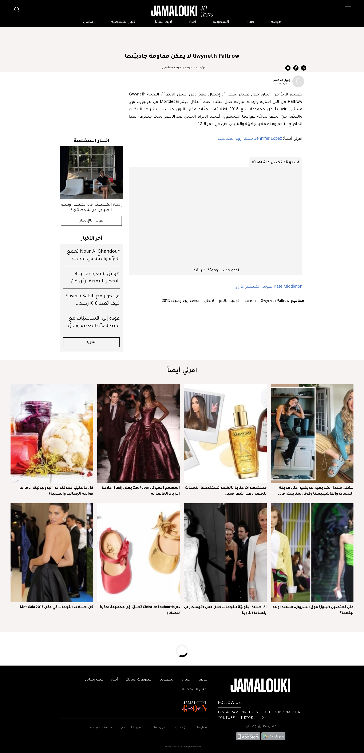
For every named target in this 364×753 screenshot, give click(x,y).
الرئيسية (201, 68)
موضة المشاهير (172, 68)
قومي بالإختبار (91, 221)
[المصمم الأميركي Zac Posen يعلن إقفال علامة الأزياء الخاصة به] (138, 433)
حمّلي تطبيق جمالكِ (261, 726)
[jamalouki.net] (182, 11)
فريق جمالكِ (158, 727)
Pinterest (250, 713)
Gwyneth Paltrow (274, 300)
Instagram (228, 713)
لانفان (208, 300)
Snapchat (292, 713)
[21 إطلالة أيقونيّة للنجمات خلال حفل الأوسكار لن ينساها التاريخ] (225, 552)
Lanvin (250, 300)
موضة (276, 22)
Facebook (271, 713)
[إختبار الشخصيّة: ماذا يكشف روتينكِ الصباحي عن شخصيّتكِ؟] (91, 172)
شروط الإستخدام (131, 727)
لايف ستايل (163, 22)
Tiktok (247, 718)
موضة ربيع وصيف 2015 (180, 300)
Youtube (226, 718)
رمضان (88, 22)
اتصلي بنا (202, 727)
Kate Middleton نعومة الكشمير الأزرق (268, 286)
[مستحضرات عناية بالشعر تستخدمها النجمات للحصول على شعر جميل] (225, 433)
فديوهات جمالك (138, 680)
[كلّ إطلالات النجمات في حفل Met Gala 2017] (52, 552)
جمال (250, 22)
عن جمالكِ (181, 727)
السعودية (221, 22)
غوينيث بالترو (229, 300)
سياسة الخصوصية (101, 727)
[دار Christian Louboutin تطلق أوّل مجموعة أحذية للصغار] (138, 552)
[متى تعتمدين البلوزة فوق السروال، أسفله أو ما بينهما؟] (312, 552)
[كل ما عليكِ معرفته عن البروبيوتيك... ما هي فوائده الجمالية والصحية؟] (52, 433)
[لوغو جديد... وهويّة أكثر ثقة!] (215, 217)
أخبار (192, 22)
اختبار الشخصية (124, 22)
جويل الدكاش (281, 80)
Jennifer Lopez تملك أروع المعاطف (250, 138)
